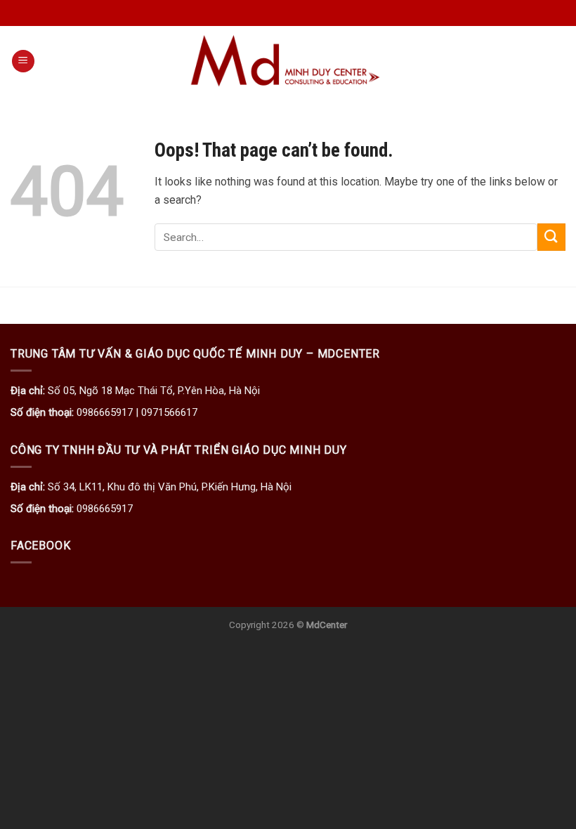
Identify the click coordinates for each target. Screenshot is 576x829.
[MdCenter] (288, 61)
